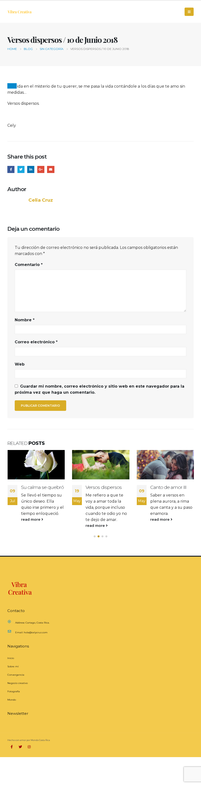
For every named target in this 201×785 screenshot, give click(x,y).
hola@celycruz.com (36, 632)
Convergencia (15, 674)
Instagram (29, 746)
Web (20, 364)
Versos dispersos (104, 487)
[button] (95, 536)
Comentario (29, 264)
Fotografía (13, 691)
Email (50, 169)
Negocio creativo (17, 683)
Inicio (10, 658)
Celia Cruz (40, 200)
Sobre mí (13, 666)
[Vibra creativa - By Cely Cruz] (19, 12)
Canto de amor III (168, 487)
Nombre (25, 320)
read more (31, 519)
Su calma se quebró (42, 487)
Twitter (21, 169)
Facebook (10, 169)
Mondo (11, 699)
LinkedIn (30, 169)
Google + (40, 169)
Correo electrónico (36, 342)
